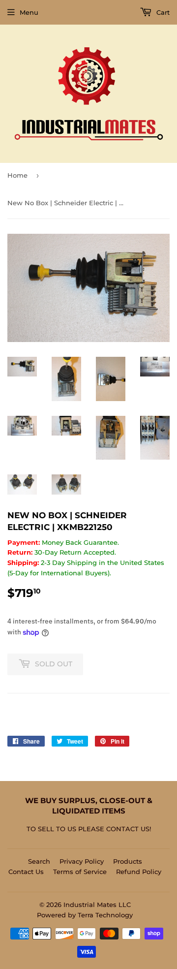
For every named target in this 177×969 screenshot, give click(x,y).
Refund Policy (138, 871)
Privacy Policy (81, 861)
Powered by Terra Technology (85, 915)
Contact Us (26, 871)
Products (127, 861)
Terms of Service (80, 871)
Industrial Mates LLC (97, 904)
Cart (162, 12)
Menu (29, 12)
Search (39, 861)
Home (17, 175)
